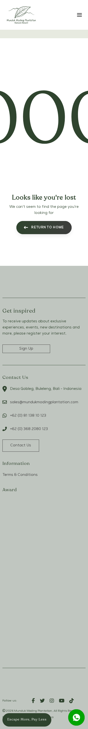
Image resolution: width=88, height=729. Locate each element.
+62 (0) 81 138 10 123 (28, 415)
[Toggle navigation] (69, 15)
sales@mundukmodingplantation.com (44, 402)
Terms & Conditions (20, 475)
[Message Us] (76, 717)
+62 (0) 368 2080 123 (29, 429)
